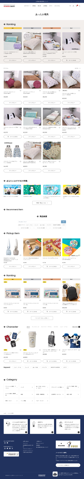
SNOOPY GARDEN (56, 225)
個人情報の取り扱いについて (42, 447)
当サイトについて (40, 443)
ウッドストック (35, 326)
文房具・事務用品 (40, 394)
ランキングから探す (41, 228)
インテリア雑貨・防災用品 (72, 387)
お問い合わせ (26, 441)
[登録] (78, 465)
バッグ (22, 387)
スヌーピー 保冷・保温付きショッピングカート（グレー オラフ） (50, 351)
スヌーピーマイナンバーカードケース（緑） (50, 304)
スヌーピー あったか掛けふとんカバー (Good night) (49, 92)
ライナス (56, 326)
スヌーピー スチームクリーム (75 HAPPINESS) (69, 258)
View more (75, 327)
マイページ (25, 443)
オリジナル (57, 6)
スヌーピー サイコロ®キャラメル (50, 258)
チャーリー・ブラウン (46, 326)
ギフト (50, 6)
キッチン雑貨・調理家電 (10, 394)
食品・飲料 (69, 394)
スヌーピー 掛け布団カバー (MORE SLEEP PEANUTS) (29, 52)
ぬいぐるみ (42, 225)
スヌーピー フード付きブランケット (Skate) (10, 162)
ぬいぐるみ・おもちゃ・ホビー (40, 387)
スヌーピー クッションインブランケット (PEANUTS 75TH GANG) (50, 53)
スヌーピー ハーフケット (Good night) (29, 92)
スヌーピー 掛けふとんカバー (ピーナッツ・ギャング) (49, 162)
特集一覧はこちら (41, 203)
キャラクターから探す (57, 228)
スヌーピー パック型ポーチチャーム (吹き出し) (11, 353)
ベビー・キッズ (39, 400)
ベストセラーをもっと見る (41, 318)
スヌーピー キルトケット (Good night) (9, 92)
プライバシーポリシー (27, 448)
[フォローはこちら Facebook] (10, 448)
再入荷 (39, 6)
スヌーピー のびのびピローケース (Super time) (11, 52)
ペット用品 (23, 400)
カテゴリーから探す (25, 228)
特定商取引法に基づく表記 (28, 446)
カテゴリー (26, 6)
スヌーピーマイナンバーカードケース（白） (31, 304)
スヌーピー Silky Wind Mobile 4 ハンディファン (31, 258)
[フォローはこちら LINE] (7, 443)
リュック (36, 225)
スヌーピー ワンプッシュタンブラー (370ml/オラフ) (30, 353)
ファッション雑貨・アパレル (10, 387)
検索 (63, 221)
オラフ (64, 225)
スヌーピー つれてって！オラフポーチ (69, 350)
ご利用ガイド (39, 441)
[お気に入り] (70, 6)
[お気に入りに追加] (20, 49)
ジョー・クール (29, 225)
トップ (5, 413)
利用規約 (38, 445)
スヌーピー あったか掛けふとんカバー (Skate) (69, 94)
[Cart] (76, 6)
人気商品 (45, 6)
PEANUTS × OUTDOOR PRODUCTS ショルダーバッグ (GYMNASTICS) (11, 259)
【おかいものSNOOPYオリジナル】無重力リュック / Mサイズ (69, 304)
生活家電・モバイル (56, 394)
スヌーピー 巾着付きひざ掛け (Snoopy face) (49, 128)
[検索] (79, 6)
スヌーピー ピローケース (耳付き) (69, 52)
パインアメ (49, 225)
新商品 (34, 6)
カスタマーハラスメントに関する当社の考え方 (28, 451)
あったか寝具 (11, 413)
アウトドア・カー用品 (56, 387)
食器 (22, 394)
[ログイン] (73, 6)
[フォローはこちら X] (12, 448)
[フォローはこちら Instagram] (5, 443)
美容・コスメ (8, 400)
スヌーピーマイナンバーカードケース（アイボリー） (11, 304)
